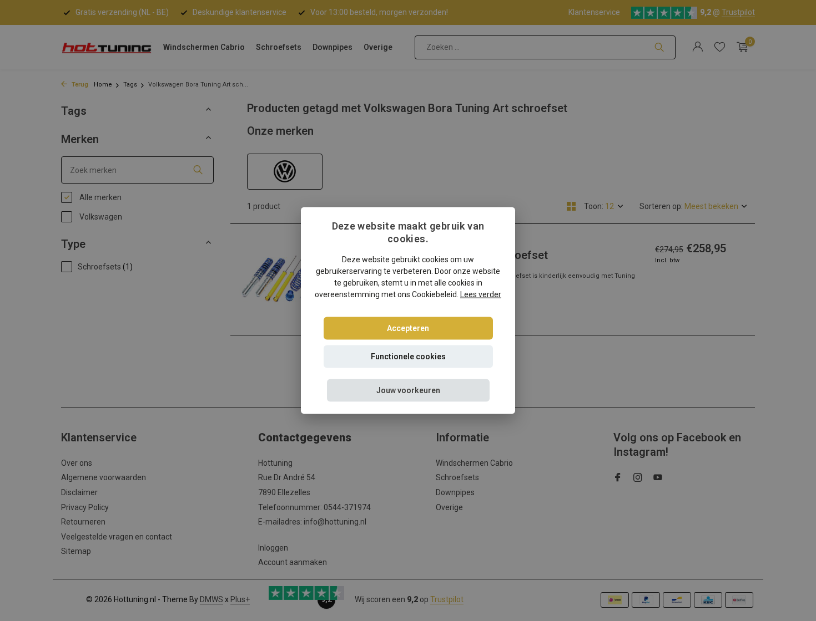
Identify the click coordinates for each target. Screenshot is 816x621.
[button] (408, 390)
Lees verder (480, 293)
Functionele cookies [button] (408, 356)
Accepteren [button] (408, 327)
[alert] (408, 310)
